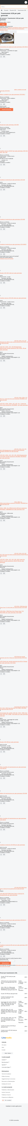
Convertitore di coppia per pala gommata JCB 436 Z (14, 47)
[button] (26, 2)
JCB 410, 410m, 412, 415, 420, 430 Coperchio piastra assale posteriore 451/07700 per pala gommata (12, 561)
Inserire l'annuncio (6, 109)
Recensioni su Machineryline (8, 1081)
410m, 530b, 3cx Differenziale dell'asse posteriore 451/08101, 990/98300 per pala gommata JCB (13, 508)
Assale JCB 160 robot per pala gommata (11, 273)
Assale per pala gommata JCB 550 (9, 124)
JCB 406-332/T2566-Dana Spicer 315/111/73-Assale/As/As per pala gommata (12, 894)
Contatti (3, 1049)
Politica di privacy (6, 1076)
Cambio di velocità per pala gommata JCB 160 (12, 179)
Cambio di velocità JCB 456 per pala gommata (12, 844)
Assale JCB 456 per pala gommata (9, 742)
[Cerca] (25, 6)
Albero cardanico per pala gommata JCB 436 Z (12, 94)
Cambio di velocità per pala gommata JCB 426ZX (13, 244)
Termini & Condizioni (6, 1073)
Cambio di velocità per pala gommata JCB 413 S (13, 920)
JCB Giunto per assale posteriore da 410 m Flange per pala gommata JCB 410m (13, 662)
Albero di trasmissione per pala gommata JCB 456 (13, 793)
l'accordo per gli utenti (5, 966)
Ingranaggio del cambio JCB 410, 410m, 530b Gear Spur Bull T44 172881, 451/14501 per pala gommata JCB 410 (14, 714)
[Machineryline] (2, 10)
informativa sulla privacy (21, 965)
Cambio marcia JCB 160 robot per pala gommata (13, 298)
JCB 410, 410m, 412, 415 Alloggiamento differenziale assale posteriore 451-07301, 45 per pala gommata (13, 348)
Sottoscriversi (5, 963)
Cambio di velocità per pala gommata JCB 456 (12, 219)
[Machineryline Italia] (10, 2)
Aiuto (3, 1047)
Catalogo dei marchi (6, 1083)
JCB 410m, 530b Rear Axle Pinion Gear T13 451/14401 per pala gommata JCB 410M (12, 612)
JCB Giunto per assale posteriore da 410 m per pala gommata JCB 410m (9, 982)
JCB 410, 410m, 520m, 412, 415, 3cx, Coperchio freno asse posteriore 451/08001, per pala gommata (14, 404)
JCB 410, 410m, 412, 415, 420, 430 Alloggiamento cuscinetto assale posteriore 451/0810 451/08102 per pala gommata (13, 456)
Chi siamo (4, 1044)
